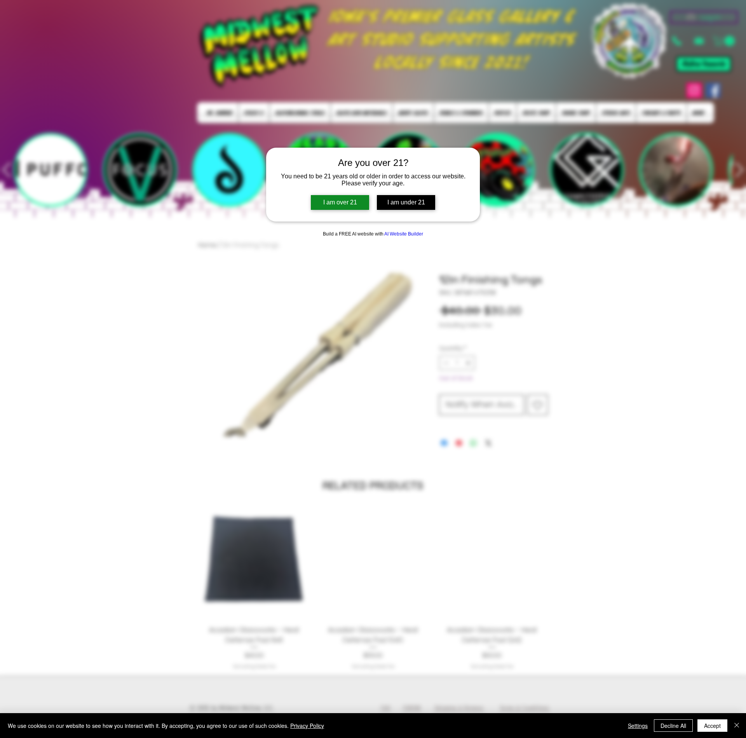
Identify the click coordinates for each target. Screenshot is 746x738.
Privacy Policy (307, 725)
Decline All (673, 725)
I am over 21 (340, 202)
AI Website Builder (403, 234)
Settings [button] (638, 725)
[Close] (736, 725)
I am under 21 (406, 202)
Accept (712, 725)
